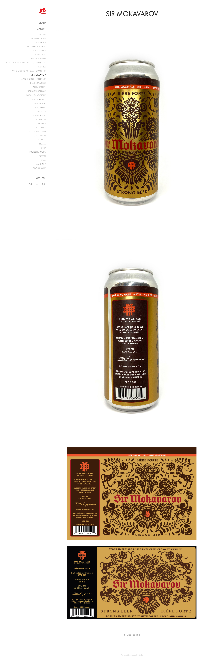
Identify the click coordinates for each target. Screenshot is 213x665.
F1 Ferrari (41, 156)
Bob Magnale (39, 50)
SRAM (43, 160)
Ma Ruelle (41, 164)
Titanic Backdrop (37, 131)
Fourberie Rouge (37, 152)
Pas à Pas (42, 67)
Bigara (42, 144)
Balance (42, 123)
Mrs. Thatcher (39, 99)
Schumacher (39, 87)
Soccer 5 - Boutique (36, 95)
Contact (41, 177)
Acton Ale (41, 42)
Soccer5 (41, 111)
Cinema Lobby (39, 168)
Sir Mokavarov (38, 75)
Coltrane (41, 119)
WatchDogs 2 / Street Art (33, 79)
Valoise (42, 34)
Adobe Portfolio (137, 655)
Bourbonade (39, 107)
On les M (41, 140)
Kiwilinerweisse (38, 83)
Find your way (39, 115)
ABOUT (42, 23)
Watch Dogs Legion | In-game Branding (26, 63)
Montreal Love (38, 38)
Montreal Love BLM (36, 46)
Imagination (39, 135)
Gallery (41, 28)
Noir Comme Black (36, 91)
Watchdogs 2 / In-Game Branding (29, 71)
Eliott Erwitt (39, 54)
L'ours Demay (39, 103)
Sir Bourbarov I (38, 58)
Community (40, 127)
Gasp (43, 148)
